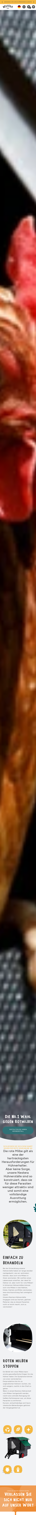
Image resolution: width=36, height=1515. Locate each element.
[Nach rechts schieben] (33, 2)
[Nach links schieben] (2, 2)
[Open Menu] (34, 6)
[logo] (8, 7)
